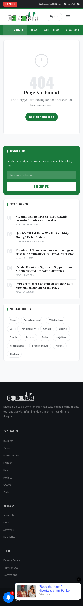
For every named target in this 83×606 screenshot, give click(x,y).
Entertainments (12, 456)
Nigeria (60, 346)
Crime (6, 448)
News (34, 30)
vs (11, 329)
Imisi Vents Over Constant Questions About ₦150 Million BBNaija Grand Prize (44, 285)
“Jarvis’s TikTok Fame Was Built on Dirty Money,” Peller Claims (42, 235)
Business (8, 441)
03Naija (47, 329)
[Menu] (68, 16)
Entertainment (32, 320)
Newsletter (9, 537)
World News (52, 30)
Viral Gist (72, 30)
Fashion (8, 463)
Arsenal (30, 337)
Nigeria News (17, 346)
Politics (7, 478)
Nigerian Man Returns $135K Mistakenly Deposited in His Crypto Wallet (41, 218)
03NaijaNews (56, 320)
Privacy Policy (11, 560)
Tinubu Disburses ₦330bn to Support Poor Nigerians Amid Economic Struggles (44, 269)
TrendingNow (28, 329)
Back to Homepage (41, 117)
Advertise (8, 530)
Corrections (10, 575)
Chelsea (14, 354)
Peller (45, 337)
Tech (6, 492)
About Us (8, 515)
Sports (63, 329)
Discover (17, 30)
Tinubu (14, 337)
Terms (18, 600)
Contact (8, 523)
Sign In (54, 16)
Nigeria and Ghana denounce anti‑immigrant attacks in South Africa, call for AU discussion (45, 252)
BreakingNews (40, 346)
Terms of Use (10, 568)
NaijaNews (61, 337)
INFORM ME (41, 186)
